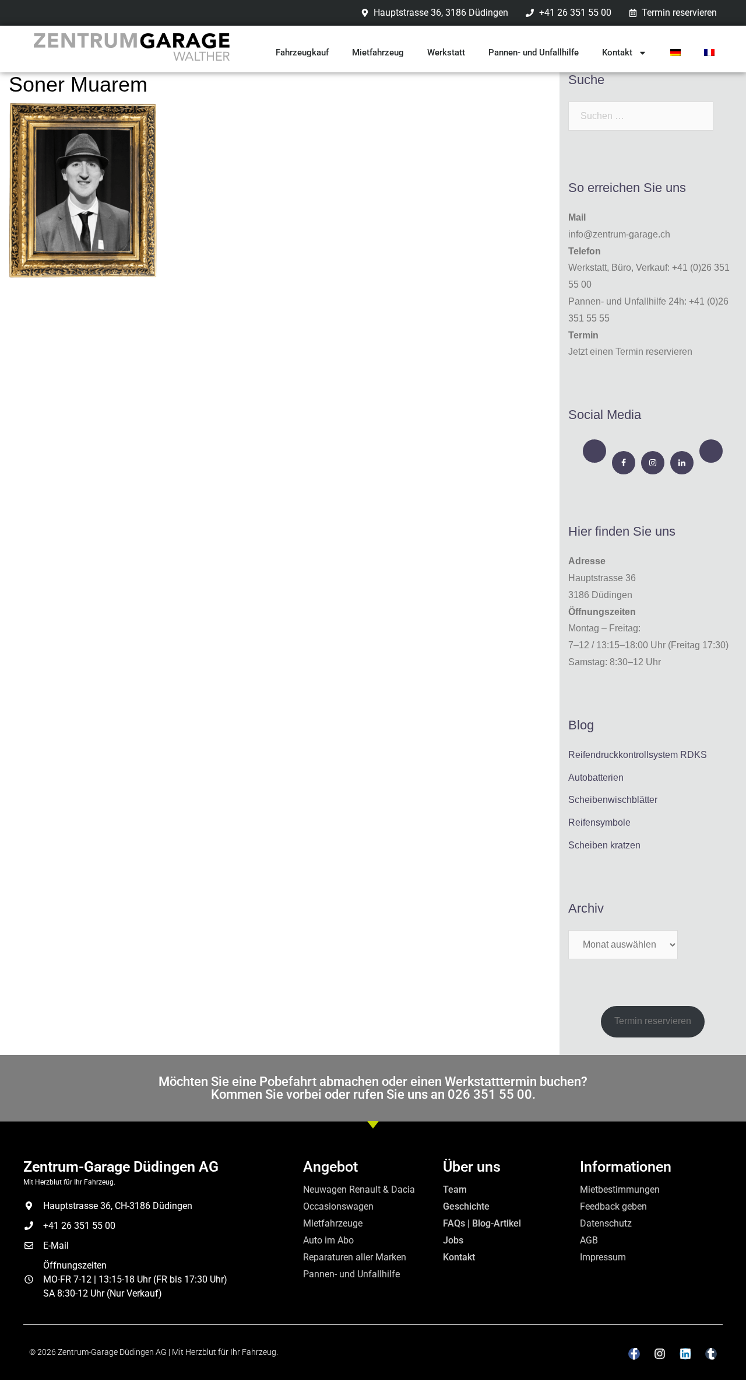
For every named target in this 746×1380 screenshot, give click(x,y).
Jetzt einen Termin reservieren (630, 352)
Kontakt (617, 52)
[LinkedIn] (682, 462)
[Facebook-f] (634, 1354)
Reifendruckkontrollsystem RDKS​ (637, 755)
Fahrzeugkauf (302, 52)
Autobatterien (596, 777)
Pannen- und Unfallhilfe (533, 52)
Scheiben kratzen (604, 845)
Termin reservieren (652, 1021)
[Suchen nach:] (640, 116)
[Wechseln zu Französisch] (709, 52)
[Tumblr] (711, 1354)
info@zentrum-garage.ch (619, 234)
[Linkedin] (685, 1354)
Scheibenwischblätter (612, 800)
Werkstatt (446, 52)
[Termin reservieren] (594, 451)
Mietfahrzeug (378, 52)
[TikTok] (711, 451)
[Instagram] (652, 462)
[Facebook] (623, 462)
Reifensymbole (599, 822)
